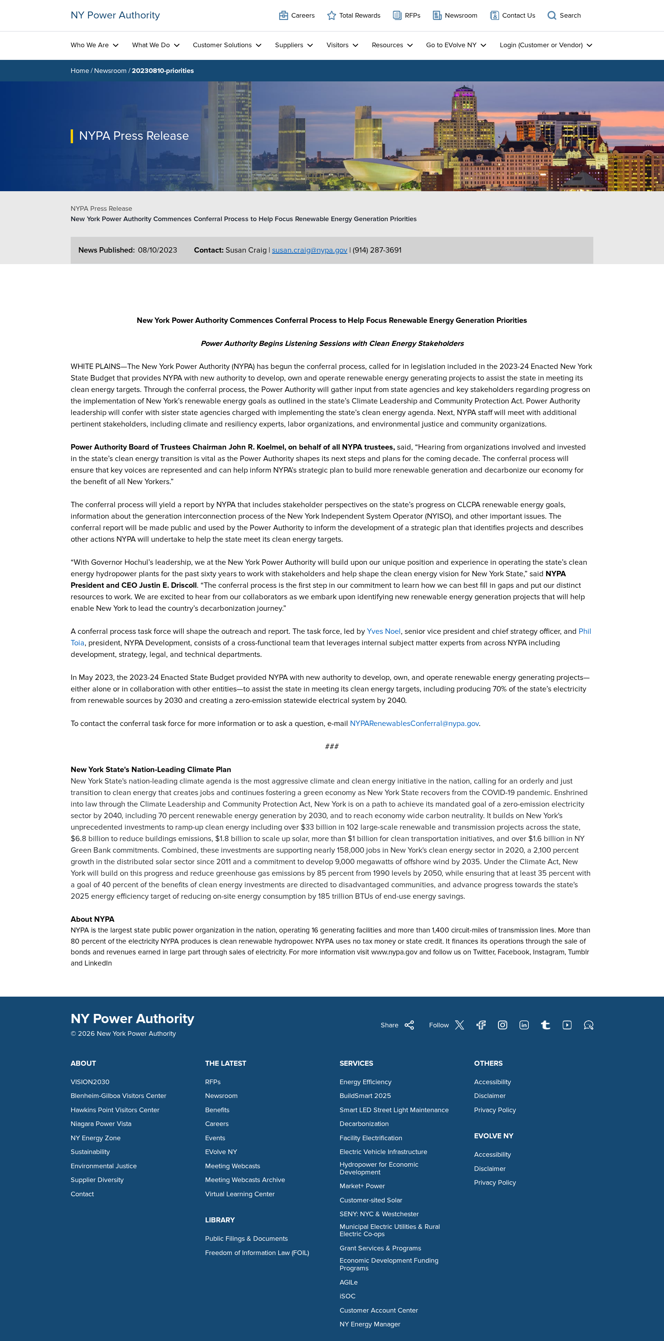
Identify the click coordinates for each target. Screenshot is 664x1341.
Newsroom (110, 70)
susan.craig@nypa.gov (309, 250)
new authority (223, 378)
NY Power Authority (115, 15)
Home (80, 70)
